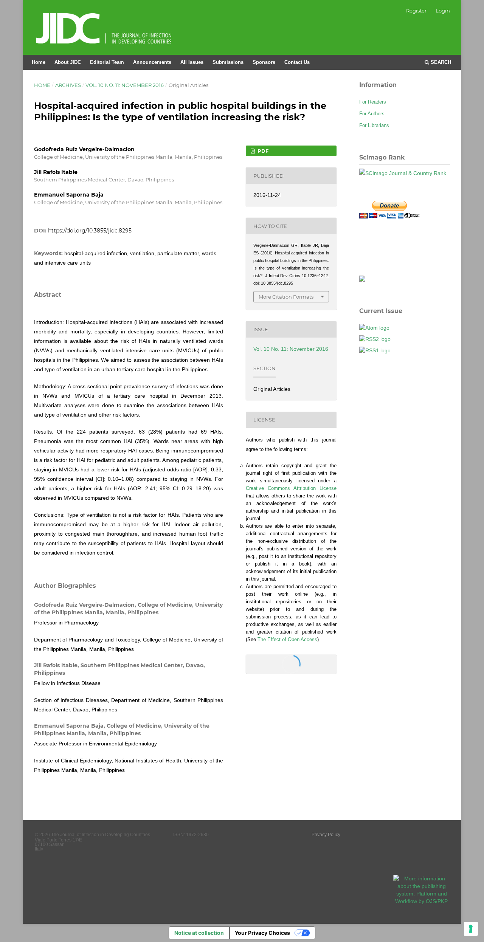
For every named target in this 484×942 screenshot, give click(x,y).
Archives (68, 85)
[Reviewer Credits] (362, 280)
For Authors (372, 113)
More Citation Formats (286, 297)
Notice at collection (199, 933)
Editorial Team (107, 62)
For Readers (372, 102)
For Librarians (374, 125)
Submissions (228, 62)
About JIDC (67, 62)
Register (416, 11)
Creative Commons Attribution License (291, 488)
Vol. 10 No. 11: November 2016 (124, 85)
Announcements (152, 62)
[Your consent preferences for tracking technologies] (471, 929)
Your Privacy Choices (262, 933)
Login (443, 11)
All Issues (191, 62)
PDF (262, 151)
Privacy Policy (326, 834)
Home (38, 62)
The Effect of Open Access (287, 639)
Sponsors (264, 62)
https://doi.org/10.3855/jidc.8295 (90, 230)
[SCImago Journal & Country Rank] (402, 173)
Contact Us (297, 62)
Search (440, 62)
